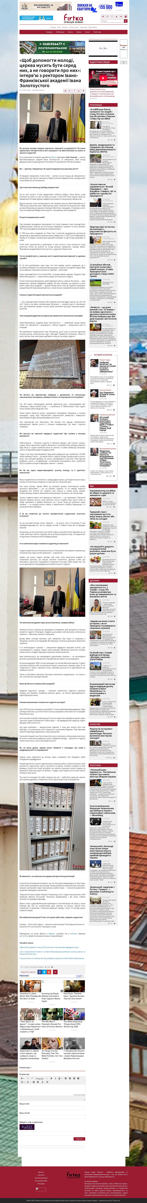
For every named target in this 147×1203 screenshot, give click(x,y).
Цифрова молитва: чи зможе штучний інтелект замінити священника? (108, 367)
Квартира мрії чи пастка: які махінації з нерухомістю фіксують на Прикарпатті (103, 230)
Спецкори (41, 1184)
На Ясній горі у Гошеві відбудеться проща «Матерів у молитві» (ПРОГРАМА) (101, 656)
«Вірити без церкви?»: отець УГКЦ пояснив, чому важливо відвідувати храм (49, 947)
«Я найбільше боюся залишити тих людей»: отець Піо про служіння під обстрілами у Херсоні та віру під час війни (102, 114)
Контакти (41, 1175)
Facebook (73, 933)
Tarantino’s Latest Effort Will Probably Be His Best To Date (30, 996)
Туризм (83, 27)
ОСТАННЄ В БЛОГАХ (103, 354)
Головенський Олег (107, 415)
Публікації (60, 32)
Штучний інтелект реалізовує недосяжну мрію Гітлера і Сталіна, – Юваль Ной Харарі (107, 423)
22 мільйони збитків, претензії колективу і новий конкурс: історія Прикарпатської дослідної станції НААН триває (102, 270)
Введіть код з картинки (31, 1122)
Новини (49, 32)
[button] (22, 1078)
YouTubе (25, 936)
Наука (65, 27)
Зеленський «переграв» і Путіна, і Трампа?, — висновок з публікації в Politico (102, 890)
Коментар (24, 1074)
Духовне (92, 27)
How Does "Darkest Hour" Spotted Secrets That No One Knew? (74, 996)
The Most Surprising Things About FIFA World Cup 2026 (73, 1024)
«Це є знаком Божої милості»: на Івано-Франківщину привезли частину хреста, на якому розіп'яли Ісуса (52, 952)
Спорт (87, 32)
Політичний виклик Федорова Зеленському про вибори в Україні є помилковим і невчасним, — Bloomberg (103, 811)
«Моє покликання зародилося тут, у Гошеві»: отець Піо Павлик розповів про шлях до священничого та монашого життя (103, 591)
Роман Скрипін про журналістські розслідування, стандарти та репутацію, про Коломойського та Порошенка (102, 92)
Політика (97, 32)
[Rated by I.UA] (41, 1189)
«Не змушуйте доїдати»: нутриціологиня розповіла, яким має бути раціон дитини (103, 550)
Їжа (59, 27)
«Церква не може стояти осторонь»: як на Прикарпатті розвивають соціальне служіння (103, 624)
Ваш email (25, 1113)
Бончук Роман (105, 390)
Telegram (51, 933)
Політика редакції (41, 1178)
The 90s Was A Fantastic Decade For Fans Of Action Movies (52, 1024)
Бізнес (78, 32)
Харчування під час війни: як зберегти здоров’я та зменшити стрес (103, 493)
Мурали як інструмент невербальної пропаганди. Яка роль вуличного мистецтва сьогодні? (101, 733)
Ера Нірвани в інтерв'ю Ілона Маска (107, 394)
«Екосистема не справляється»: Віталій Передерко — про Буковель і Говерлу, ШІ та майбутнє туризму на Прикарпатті (103, 190)
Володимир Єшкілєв (108, 448)
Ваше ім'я (24, 1103)
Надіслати (79, 1139)
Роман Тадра (105, 360)
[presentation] (22, 1078)
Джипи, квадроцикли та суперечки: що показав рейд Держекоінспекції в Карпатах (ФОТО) (102, 148)
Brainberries (30, 1002)
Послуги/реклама (41, 1181)
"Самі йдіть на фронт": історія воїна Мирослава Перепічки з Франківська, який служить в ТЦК (30, 1027)
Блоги (70, 32)
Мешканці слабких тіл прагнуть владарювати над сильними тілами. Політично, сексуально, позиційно (107, 458)
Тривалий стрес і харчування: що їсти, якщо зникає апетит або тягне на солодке (102, 515)
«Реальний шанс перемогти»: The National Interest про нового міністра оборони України (103, 773)
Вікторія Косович (38, 90)
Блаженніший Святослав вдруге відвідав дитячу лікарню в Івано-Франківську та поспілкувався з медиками (102, 690)
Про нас (41, 1172)
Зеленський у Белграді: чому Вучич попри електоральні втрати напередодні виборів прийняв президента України (102, 852)
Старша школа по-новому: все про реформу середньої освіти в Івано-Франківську (52, 958)
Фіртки (54, 157)
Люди (53, 27)
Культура (73, 27)
